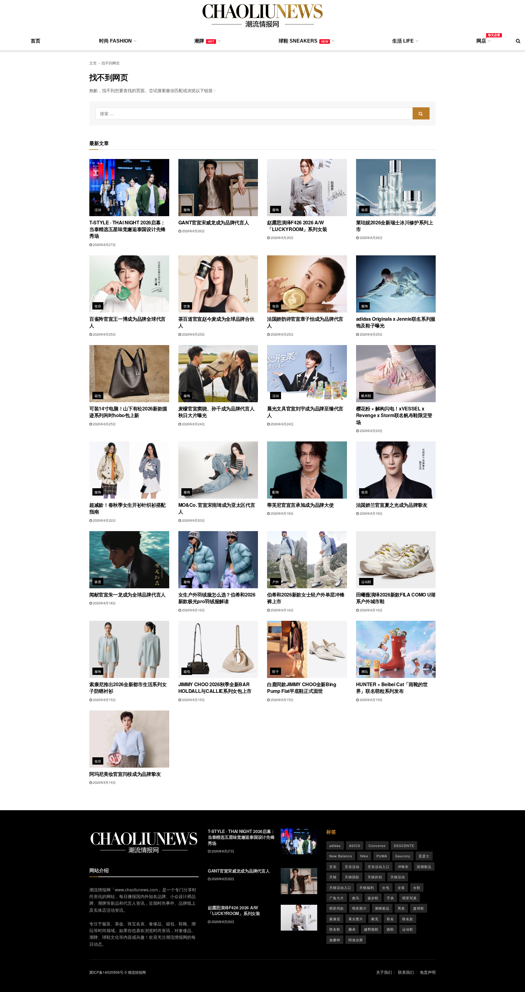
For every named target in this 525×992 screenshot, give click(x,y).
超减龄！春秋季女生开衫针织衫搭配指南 (127, 508)
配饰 (275, 491)
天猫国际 (352, 876)
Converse (377, 845)
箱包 (97, 395)
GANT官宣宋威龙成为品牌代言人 (213, 222)
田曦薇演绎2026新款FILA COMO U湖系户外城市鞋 (396, 598)
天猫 (333, 876)
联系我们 (406, 972)
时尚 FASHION (115, 40)
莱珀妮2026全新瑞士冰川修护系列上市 (394, 226)
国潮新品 (424, 866)
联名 (390, 918)
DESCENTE (404, 845)
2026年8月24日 (193, 423)
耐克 (375, 918)
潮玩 (364, 671)
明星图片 (359, 908)
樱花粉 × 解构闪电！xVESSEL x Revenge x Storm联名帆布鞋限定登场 (394, 415)
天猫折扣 (375, 876)
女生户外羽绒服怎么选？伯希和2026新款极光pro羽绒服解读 (217, 598)
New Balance (340, 855)
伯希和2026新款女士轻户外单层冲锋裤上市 (305, 598)
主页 (93, 62)
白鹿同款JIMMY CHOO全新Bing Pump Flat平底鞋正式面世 (301, 687)
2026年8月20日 (193, 520)
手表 (390, 897)
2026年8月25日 (104, 334)
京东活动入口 (378, 866)
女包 (385, 887)
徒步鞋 (373, 897)
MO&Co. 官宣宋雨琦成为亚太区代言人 (216, 508)
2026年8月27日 (104, 244)
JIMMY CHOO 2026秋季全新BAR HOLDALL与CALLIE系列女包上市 (215, 687)
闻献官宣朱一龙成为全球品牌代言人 (127, 594)
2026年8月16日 (193, 609)
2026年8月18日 (281, 513)
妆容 (364, 209)
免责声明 (428, 972)
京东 (333, 866)
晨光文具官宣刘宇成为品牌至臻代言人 (305, 412)
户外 (275, 581)
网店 (483, 39)
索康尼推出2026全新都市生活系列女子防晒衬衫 (127, 687)
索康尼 (334, 918)
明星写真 (409, 897)
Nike (364, 855)
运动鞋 (366, 581)
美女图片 (355, 918)
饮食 (187, 305)
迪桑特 (334, 939)
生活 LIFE (403, 40)
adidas (335, 845)
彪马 (355, 897)
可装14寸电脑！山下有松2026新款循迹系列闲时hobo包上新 (128, 412)
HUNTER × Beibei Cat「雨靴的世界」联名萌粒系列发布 (392, 687)
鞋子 (275, 671)
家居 (97, 581)
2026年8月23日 (371, 430)
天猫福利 (366, 887)
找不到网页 (110, 62)
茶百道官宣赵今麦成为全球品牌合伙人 (216, 322)
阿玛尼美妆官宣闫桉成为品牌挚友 (125, 773)
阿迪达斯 (355, 939)
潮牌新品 (382, 908)
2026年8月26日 (193, 230)
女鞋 (416, 887)
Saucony (402, 855)
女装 (401, 887)
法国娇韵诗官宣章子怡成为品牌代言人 (305, 322)
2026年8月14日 (104, 782)
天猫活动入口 (340, 887)
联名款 (407, 918)
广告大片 (336, 897)
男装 (401, 908)
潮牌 (204, 40)
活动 (97, 209)
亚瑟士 (424, 855)
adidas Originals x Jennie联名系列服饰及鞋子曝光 (395, 322)
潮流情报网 (137, 972)
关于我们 (384, 972)
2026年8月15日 (104, 699)
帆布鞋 (366, 395)
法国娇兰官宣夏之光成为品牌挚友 (391, 504)
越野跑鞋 (371, 929)
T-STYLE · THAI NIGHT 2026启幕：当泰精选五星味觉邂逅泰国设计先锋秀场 (127, 229)
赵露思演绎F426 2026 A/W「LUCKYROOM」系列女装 (297, 226)
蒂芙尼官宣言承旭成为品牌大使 (300, 504)
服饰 (187, 209)
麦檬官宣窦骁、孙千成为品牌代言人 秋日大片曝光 (216, 412)
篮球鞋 (418, 908)
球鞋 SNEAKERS (303, 40)
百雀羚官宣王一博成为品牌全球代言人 (127, 322)
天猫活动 (397, 876)
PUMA (381, 855)
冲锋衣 (403, 866)
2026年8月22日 (104, 520)
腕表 (352, 929)
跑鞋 (390, 929)
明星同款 (336, 908)
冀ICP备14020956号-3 (108, 972)
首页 (35, 40)
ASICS (354, 845)
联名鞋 (334, 929)
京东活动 (352, 866)
